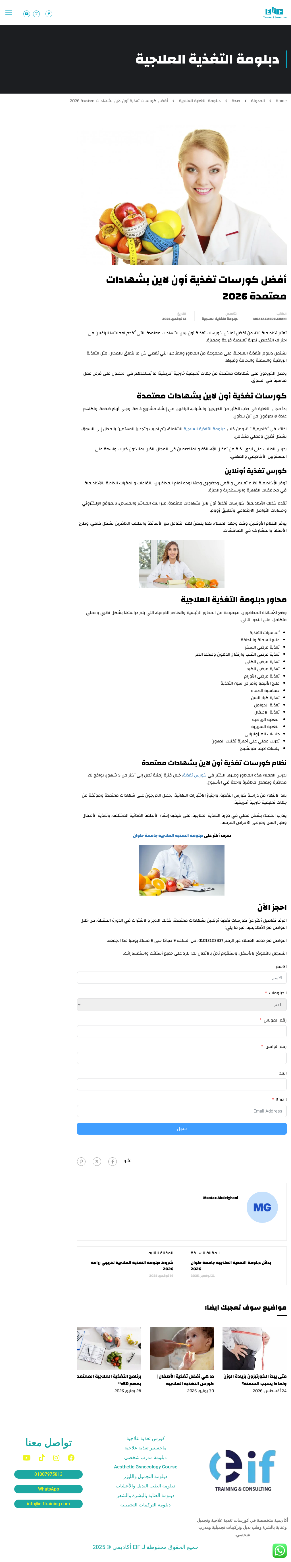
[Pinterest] (81, 1161)
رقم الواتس (276, 1046)
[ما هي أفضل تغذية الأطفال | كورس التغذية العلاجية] (182, 1348)
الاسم (281, 966)
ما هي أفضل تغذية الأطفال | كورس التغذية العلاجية (185, 1380)
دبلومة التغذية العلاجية (200, 100)
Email (281, 1099)
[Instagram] (56, 1457)
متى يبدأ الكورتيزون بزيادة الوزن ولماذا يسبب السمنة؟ (255, 1380)
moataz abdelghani (270, 318)
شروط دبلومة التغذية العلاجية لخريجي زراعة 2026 (132, 1266)
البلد (283, 1073)
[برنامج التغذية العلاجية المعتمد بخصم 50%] (109, 1348)
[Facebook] (112, 1161)
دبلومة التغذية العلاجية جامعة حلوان (168, 835)
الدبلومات (278, 993)
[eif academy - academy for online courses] (275, 12)
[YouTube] (26, 1457)
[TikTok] (42, 1457)
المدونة (258, 100)
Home (281, 100)
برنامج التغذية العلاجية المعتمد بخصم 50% (109, 1380)
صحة (236, 100)
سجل (182, 1128)
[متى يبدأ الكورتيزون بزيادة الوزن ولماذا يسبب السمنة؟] (255, 1348)
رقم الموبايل (275, 1020)
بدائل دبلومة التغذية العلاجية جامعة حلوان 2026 (231, 1266)
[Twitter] (97, 1161)
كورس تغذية (195, 775)
